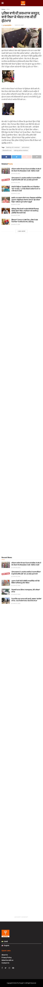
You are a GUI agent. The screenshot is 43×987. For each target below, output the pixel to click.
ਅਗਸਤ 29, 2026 (16, 173)
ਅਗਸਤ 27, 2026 (16, 193)
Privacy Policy (6, 957)
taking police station (21, 150)
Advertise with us (7, 960)
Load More (21, 231)
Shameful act (7, 150)
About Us (5, 955)
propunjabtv (7, 25)
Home (3, 9)
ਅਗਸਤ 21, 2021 (19, 25)
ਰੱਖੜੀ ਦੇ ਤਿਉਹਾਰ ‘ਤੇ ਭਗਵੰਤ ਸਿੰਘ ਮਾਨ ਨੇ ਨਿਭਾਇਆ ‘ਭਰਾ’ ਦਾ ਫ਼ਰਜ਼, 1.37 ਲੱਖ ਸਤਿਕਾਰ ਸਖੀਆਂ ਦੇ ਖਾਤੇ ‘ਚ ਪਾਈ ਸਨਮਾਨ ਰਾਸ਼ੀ (25, 189)
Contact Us (5, 963)
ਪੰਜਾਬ (8, 9)
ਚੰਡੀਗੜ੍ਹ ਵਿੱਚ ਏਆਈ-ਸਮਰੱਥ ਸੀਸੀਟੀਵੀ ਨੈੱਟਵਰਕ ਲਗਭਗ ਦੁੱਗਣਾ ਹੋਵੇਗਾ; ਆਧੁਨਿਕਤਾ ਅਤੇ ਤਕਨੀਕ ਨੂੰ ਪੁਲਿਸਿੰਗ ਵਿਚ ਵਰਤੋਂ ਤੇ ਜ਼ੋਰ (25, 211)
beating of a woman (13, 147)
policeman (25, 147)
